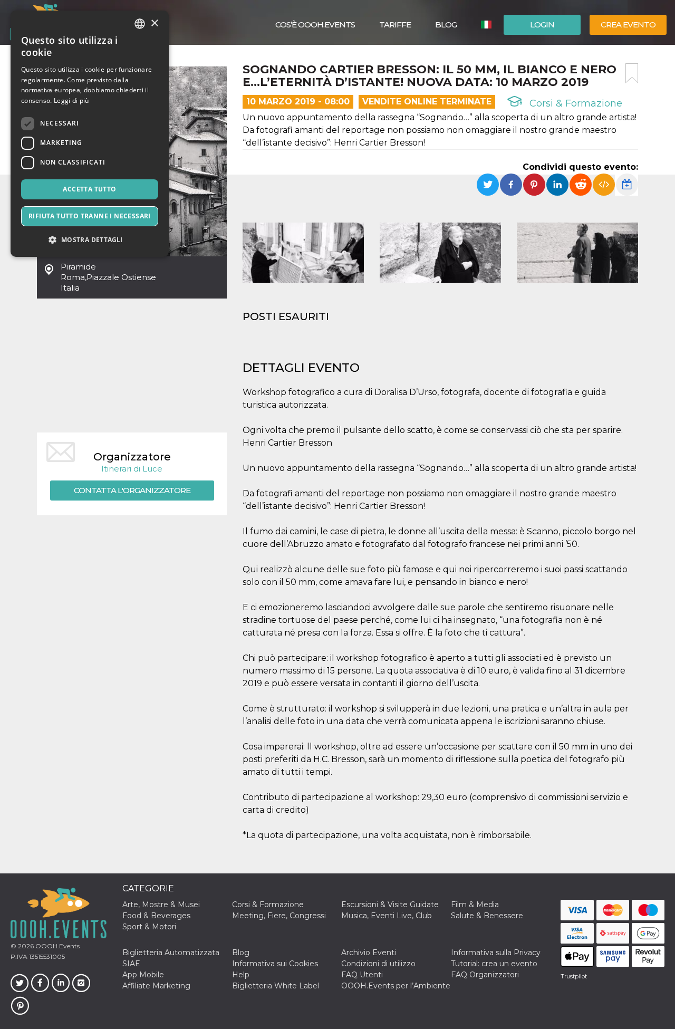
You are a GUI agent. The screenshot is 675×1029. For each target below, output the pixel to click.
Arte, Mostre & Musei (161, 904)
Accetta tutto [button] (89, 189)
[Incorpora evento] (604, 185)
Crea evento (628, 25)
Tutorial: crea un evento (494, 963)
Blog (446, 25)
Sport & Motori (149, 926)
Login (542, 25)
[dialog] (90, 134)
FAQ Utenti (362, 974)
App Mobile (143, 974)
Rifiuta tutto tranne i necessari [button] (89, 215)
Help (240, 974)
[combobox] (139, 23)
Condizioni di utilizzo (378, 963)
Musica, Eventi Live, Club (386, 915)
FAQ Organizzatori (485, 974)
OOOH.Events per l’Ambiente (395, 985)
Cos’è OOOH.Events (315, 25)
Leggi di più (71, 100)
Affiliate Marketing (156, 985)
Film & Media (475, 904)
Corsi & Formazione (574, 103)
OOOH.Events (57, 946)
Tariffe (395, 25)
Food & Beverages (156, 915)
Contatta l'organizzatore (132, 490)
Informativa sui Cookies (275, 963)
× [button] (154, 23)
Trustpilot (574, 976)
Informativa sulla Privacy (496, 952)
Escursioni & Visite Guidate (390, 904)
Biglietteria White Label (275, 985)
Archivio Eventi (368, 952)
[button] (89, 239)
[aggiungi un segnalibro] (631, 73)
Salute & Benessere (487, 915)
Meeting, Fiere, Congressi (279, 915)
